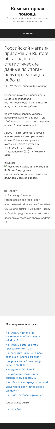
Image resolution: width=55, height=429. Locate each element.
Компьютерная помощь (27, 11)
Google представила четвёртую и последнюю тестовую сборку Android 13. (27, 218)
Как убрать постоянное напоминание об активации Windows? (23, 336)
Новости (13, 190)
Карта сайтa (13, 409)
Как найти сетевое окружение (24, 395)
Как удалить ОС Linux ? (20, 369)
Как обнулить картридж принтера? (27, 382)
